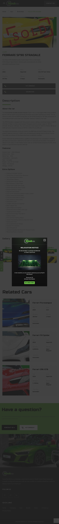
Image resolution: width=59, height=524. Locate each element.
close (44, 240)
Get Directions (29, 282)
